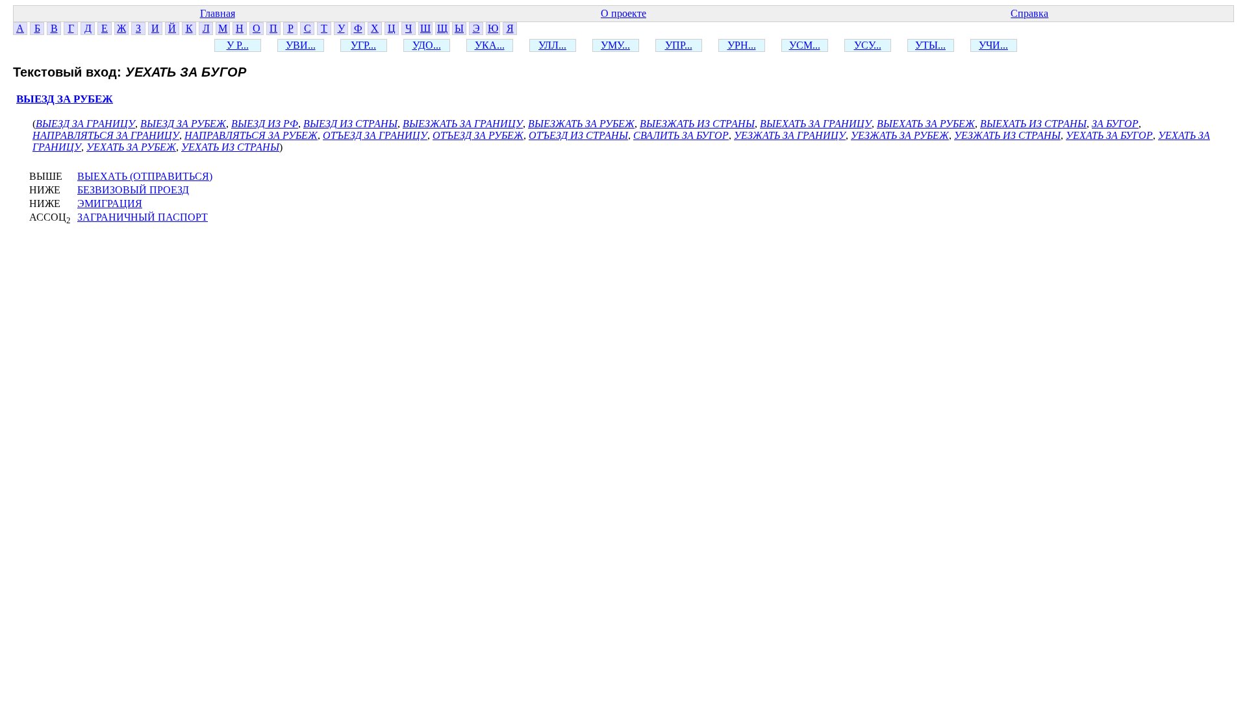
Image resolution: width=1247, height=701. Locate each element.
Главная (217, 13)
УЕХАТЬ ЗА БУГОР (1109, 135)
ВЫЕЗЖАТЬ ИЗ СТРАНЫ (697, 123)
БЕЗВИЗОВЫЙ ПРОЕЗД (133, 189)
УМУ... (615, 45)
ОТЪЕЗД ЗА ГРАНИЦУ (375, 135)
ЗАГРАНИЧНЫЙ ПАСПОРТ (142, 217)
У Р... (238, 45)
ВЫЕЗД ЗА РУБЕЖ (64, 99)
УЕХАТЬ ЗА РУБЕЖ (131, 147)
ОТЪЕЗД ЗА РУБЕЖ (478, 135)
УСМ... (804, 45)
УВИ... (301, 45)
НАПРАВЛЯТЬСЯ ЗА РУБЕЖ (251, 135)
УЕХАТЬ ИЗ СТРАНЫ (230, 147)
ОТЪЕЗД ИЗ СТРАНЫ (578, 135)
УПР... (678, 45)
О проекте (623, 13)
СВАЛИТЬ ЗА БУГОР (681, 135)
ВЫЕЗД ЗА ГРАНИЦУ (85, 123)
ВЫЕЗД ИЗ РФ (264, 123)
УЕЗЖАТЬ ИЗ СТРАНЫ (1007, 135)
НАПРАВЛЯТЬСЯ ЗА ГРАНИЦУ (105, 135)
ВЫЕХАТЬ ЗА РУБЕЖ (926, 123)
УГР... (363, 45)
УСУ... (867, 45)
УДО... (426, 45)
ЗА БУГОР (1115, 123)
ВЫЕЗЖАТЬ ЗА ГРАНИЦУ (463, 123)
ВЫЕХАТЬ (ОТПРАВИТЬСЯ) (144, 176)
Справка (1029, 13)
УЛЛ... (552, 45)
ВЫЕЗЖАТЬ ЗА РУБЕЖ (581, 123)
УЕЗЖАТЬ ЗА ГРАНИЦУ (790, 135)
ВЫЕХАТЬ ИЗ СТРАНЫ (1033, 123)
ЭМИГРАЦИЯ (109, 203)
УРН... (741, 45)
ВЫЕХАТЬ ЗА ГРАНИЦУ (816, 123)
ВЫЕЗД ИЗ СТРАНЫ (350, 123)
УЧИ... (993, 45)
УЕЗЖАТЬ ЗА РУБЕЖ (900, 135)
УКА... (490, 45)
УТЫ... (930, 45)
